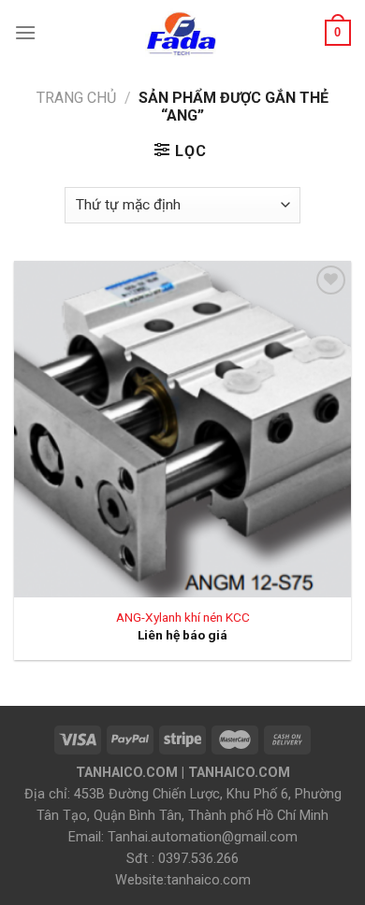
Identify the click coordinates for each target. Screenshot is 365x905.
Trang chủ (76, 98)
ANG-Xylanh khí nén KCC (183, 617)
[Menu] (25, 32)
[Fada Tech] (181, 32)
